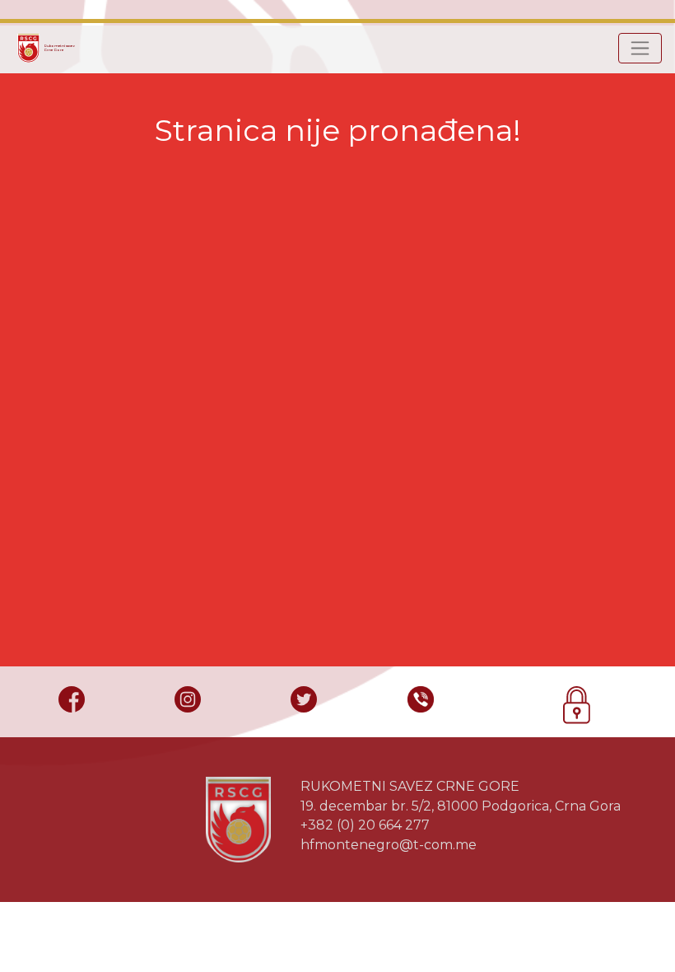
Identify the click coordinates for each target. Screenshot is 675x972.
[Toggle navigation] (640, 48)
